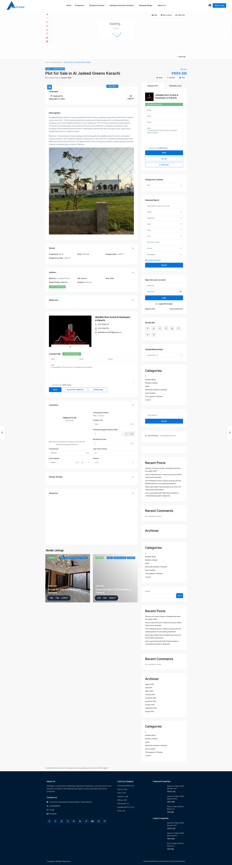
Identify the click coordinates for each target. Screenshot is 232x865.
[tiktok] (153, 328)
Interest (96, 458)
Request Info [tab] (153, 86)
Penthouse (121, 804)
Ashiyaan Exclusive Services (121, 5)
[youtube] (92, 821)
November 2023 (150, 701)
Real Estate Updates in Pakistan (156, 390)
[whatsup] (55, 821)
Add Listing (219, 5)
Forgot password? (176, 309)
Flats (119, 793)
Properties (79, 5)
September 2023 (151, 708)
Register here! (150, 309)
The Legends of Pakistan (154, 396)
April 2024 (148, 688)
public (147, 386)
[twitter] (159, 328)
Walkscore (53, 300)
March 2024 (149, 691)
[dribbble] (166, 328)
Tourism (148, 400)
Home (68, 5)
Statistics (53, 493)
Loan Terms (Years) (100, 449)
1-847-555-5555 (152, 436)
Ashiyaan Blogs (145, 5)
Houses (120, 796)
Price (148, 236)
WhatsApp (98, 390)
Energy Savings (56, 477)
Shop (119, 811)
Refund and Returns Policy (154, 861)
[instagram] (153, 334)
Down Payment (54, 458)
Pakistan (64, 282)
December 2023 (150, 698)
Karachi (64, 78)
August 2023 (149, 711)
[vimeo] (147, 334)
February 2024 (150, 694)
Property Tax (97, 420)
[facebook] (147, 328)
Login (164, 298)
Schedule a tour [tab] (175, 86)
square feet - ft (152, 355)
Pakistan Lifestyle (151, 383)
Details (52, 248)
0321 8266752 (103, 324)
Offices (120, 800)
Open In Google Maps (57, 287)
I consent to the (61, 385)
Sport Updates (150, 393)
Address (52, 272)
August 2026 (149, 684)
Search (164, 265)
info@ (52, 810)
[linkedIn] (172, 328)
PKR (148, 185)
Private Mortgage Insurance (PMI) (105, 430)
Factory (120, 789)
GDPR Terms (66, 385)
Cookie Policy (180, 861)
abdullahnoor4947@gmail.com (110, 332)
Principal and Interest (101, 413)
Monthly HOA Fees (99, 439)
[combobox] (164, 212)
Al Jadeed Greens (55, 117)
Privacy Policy (169, 861)
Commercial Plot (123, 786)
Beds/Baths (151, 254)
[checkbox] (50, 385)
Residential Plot (56, 62)
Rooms (149, 248)
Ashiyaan (53, 814)
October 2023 (150, 705)
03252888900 (55, 806)
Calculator (53, 405)
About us (161, 5)
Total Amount (54, 449)
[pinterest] (178, 328)
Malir (70, 78)
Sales (49, 69)
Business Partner (96, 5)
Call (76, 390)
